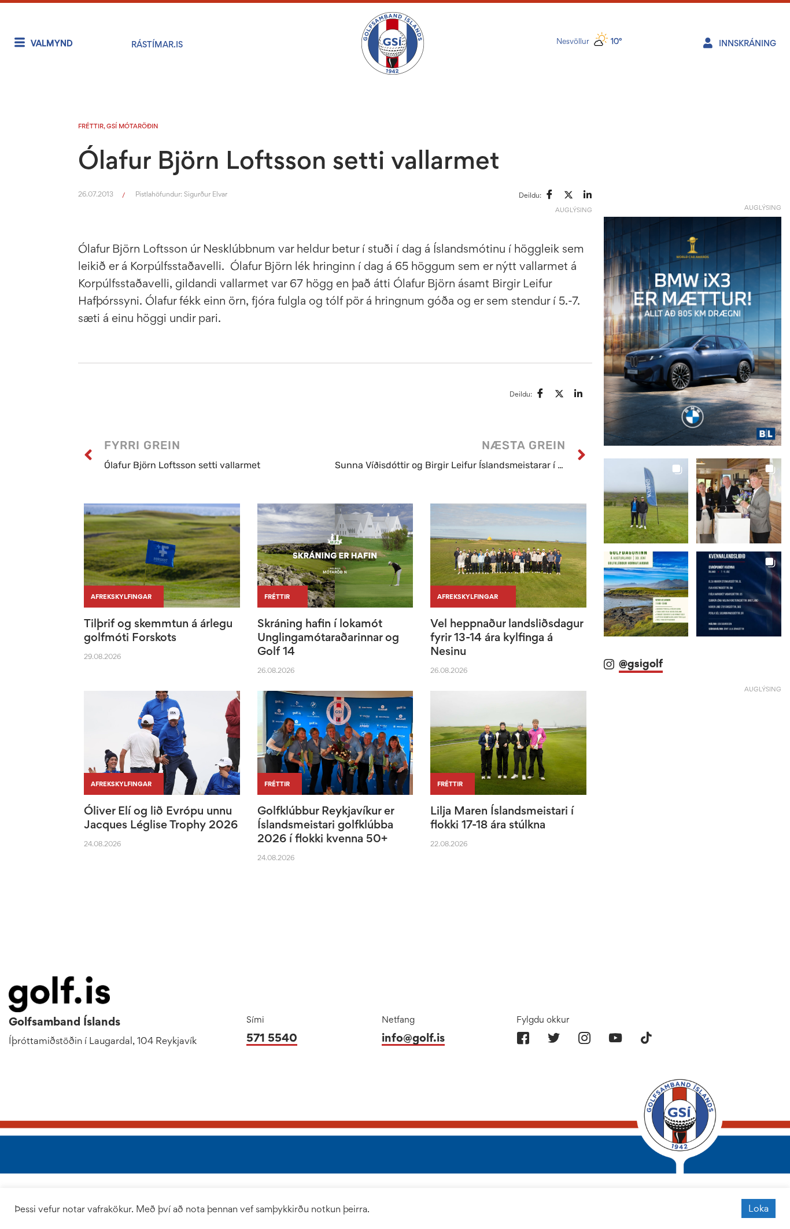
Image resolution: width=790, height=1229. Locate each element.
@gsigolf (641, 663)
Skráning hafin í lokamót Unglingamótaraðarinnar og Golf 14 (328, 637)
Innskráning (747, 43)
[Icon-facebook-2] (523, 1038)
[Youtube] (615, 1038)
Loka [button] (758, 1208)
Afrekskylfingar (121, 597)
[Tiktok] (645, 1038)
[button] (646, 500)
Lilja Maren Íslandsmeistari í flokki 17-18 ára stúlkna (502, 817)
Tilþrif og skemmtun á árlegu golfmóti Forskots (158, 630)
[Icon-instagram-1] (584, 1038)
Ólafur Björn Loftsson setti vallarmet (289, 159)
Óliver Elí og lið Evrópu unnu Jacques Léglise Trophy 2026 (161, 817)
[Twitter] (553, 1038)
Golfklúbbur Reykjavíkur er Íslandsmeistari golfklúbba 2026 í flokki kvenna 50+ (325, 824)
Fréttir (91, 126)
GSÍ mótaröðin (132, 126)
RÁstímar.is (157, 44)
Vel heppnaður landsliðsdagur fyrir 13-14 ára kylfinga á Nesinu (506, 637)
